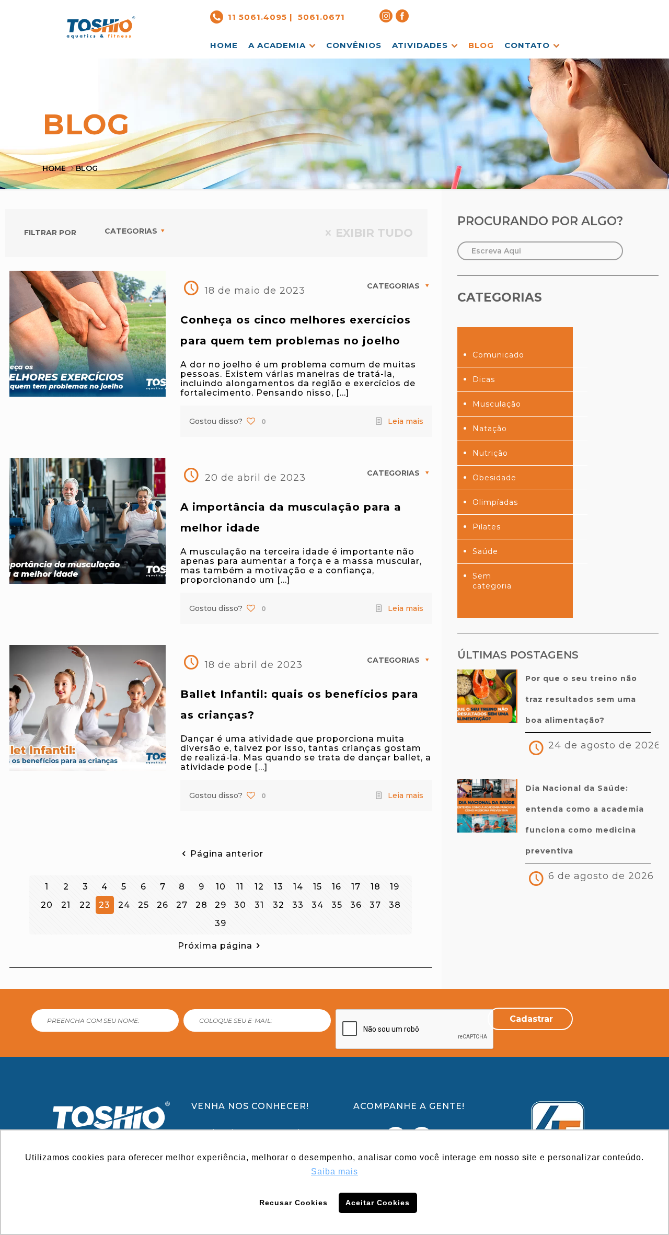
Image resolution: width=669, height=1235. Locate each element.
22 (85, 905)
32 (278, 905)
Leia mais (405, 421)
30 (240, 905)
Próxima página (215, 946)
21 (66, 905)
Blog (87, 168)
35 (336, 905)
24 (124, 905)
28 (201, 905)
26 (162, 905)
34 (318, 905)
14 (298, 887)
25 (143, 905)
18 (375, 887)
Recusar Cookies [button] (293, 1202)
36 (356, 905)
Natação (489, 428)
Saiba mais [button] (334, 1171)
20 (47, 905)
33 (298, 905)
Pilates (486, 527)
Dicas (483, 379)
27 (182, 905)
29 (220, 905)
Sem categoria (492, 581)
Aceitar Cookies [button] (377, 1202)
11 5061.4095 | (260, 17)
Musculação (496, 404)
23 (104, 905)
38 (395, 905)
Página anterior (226, 854)
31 (259, 905)
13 (278, 887)
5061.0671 (321, 17)
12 (259, 887)
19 (394, 887)
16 (336, 887)
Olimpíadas (495, 502)
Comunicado (498, 355)
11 (240, 887)
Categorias (131, 231)
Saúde (485, 551)
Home (54, 168)
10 (221, 887)
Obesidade (494, 477)
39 (220, 923)
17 (356, 887)
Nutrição (490, 453)
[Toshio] (100, 19)
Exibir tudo (374, 232)
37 (375, 905)
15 (317, 887)
